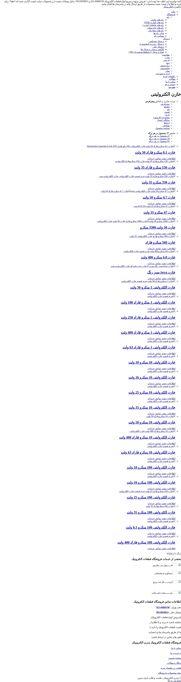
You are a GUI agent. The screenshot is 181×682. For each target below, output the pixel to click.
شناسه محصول (162, 128)
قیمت (167, 112)
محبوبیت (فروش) (161, 117)
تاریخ (167, 115)
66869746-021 (163, 607)
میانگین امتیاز (163, 120)
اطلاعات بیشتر (168, 158)
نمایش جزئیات (154, 158)
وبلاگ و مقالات (174, 663)
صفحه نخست (174, 658)
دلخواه (167, 106)
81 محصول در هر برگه (159, 141)
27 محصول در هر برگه (159, 136)
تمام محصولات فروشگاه (169, 673)
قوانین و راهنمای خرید (171, 668)
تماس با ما (176, 648)
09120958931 (162, 612)
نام (168, 109)
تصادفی (166, 125)
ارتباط (167, 123)
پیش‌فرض (165, 104)
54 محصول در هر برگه (159, 138)
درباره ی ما (175, 653)
